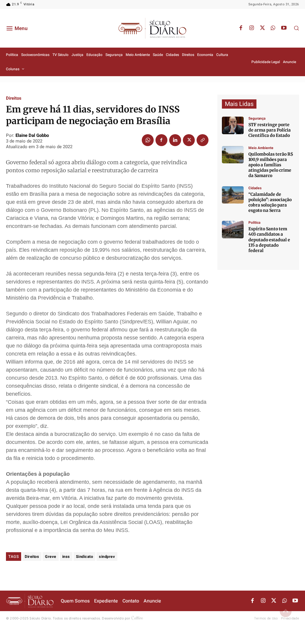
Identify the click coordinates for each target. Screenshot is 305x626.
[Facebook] (241, 28)
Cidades (255, 188)
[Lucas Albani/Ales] (233, 229)
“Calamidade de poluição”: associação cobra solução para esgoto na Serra (270, 202)
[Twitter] (262, 28)
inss (66, 556)
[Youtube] (283, 28)
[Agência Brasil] (233, 125)
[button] (296, 28)
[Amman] (233, 195)
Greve (50, 556)
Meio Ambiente (260, 148)
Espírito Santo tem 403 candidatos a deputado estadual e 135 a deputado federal (269, 239)
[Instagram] (251, 28)
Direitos (13, 98)
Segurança (256, 118)
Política (254, 222)
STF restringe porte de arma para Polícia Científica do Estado (269, 130)
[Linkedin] (175, 140)
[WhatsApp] (273, 28)
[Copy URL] (202, 140)
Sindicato (84, 556)
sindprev (107, 556)
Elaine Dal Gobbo (32, 135)
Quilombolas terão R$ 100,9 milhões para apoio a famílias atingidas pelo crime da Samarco (270, 165)
